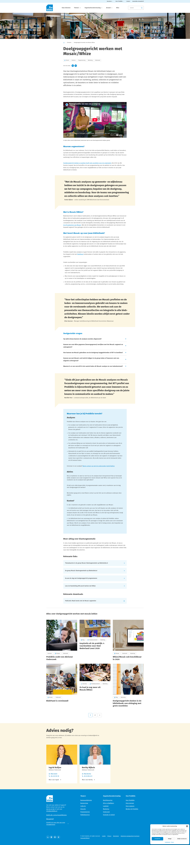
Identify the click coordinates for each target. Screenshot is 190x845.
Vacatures (109, 1)
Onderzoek (106, 812)
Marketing (106, 809)
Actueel (108, 7)
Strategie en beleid (109, 815)
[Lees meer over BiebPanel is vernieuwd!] (61, 685)
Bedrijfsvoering (107, 800)
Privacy (172, 842)
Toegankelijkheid (85, 838)
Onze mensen (130, 803)
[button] (187, 826)
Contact (128, 1)
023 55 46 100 (50, 809)
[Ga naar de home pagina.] (49, 8)
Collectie (83, 806)
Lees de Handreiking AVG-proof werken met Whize (80, 586)
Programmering (85, 812)
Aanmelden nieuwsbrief (138, 1)
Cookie (104, 836)
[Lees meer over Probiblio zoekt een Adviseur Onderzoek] (61, 640)
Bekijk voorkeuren (182, 838)
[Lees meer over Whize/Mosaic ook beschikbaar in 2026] (128, 640)
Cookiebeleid (167, 842)
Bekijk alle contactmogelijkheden (56, 815)
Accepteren (157, 838)
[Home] (64, 42)
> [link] (99, 715)
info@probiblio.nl (51, 811)
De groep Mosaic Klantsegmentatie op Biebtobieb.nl (81, 570)
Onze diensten (66, 7)
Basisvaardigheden (86, 800)
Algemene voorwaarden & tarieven (130, 836)
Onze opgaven (130, 806)
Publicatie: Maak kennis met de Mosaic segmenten (80, 600)
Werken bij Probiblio (132, 809)
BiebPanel (80, 254)
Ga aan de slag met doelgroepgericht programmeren (81, 578)
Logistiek (105, 806)
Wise (117, 7)
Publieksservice (85, 815)
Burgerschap (84, 803)
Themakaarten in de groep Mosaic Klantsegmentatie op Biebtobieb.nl (86, 563)
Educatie (83, 809)
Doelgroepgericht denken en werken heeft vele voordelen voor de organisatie (87, 163)
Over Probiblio (119, 1)
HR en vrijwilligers (108, 803)
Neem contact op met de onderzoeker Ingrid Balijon (99, 466)
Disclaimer (116, 836)
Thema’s (76, 7)
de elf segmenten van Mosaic (72, 225)
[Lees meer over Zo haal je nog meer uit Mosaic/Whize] (95, 685)
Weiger (170, 838)
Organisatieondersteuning (93, 7)
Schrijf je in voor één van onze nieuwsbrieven (55, 823)
